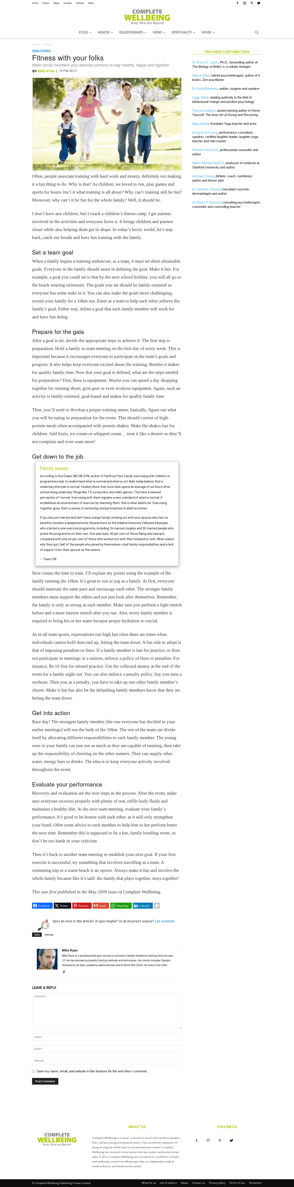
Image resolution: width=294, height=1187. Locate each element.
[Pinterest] (251, 3)
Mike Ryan (46, 71)
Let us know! (165, 921)
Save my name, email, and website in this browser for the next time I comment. (92, 1071)
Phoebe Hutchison (205, 150)
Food (83, 32)
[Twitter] (258, 3)
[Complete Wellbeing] (147, 17)
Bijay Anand (200, 123)
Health (104, 32)
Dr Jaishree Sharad (206, 189)
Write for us (149, 1183)
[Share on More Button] (157, 906)
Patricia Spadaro (203, 110)
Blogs (56, 3)
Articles (80, 3)
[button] (257, 33)
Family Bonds (41, 50)
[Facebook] (237, 3)
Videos (46, 3)
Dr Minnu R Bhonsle (206, 202)
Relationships (131, 32)
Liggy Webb (200, 97)
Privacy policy (217, 1183)
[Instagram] (244, 3)
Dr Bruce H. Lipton (205, 62)
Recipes (67, 3)
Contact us (198, 1183)
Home (35, 3)
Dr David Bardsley (205, 88)
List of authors (168, 1183)
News (91, 3)
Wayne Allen (200, 75)
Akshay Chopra (203, 176)
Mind (157, 32)
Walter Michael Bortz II (208, 163)
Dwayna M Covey (204, 132)
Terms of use (237, 1183)
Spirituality (182, 32)
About (184, 1183)
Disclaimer (255, 1183)
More (206, 32)
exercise (49, 934)
